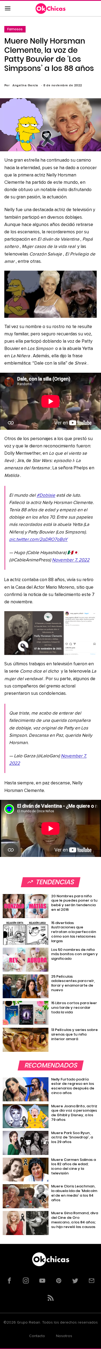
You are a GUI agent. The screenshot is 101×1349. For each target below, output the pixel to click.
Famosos (15, 29)
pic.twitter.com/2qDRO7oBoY (38, 539)
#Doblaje (46, 495)
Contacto (37, 1336)
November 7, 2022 (70, 560)
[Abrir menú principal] (7, 9)
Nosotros (64, 1336)
